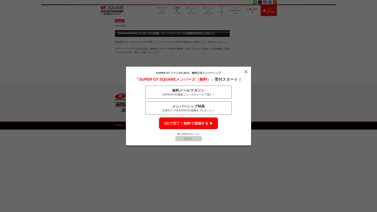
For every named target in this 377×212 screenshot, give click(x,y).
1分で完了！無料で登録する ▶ (188, 123)
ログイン (188, 138)
